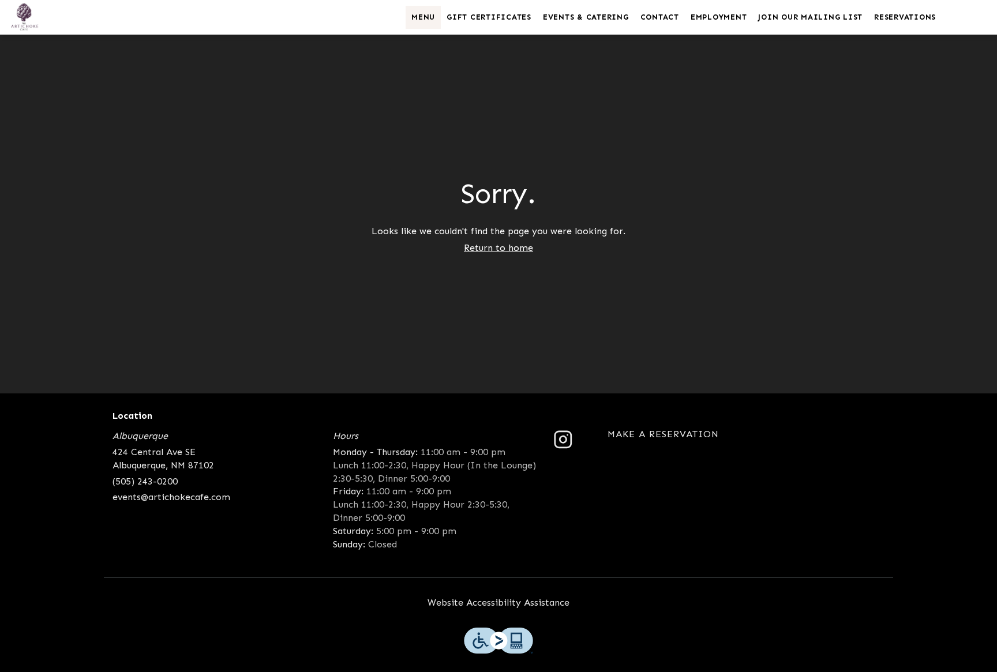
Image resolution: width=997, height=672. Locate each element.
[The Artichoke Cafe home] (61, 17)
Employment (719, 17)
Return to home (498, 247)
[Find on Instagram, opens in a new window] (563, 444)
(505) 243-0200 (145, 481)
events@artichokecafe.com (171, 496)
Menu (423, 17)
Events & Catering (586, 17)
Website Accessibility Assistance (498, 602)
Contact (659, 17)
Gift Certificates (489, 17)
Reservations (905, 17)
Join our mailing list (810, 17)
